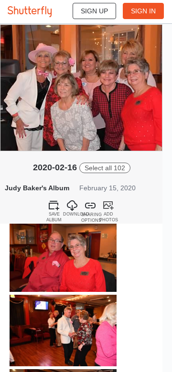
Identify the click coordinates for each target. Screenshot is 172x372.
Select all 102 (105, 168)
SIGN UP (94, 11)
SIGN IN (143, 11)
